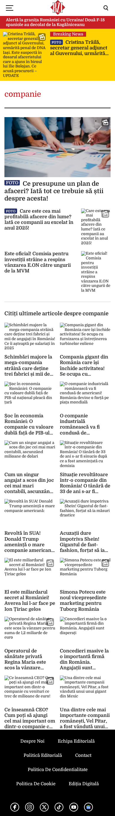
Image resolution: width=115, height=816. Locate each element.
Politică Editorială (43, 755)
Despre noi (32, 741)
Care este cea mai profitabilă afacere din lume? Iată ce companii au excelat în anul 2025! (38, 220)
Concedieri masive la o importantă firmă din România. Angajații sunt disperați (84, 662)
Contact (83, 755)
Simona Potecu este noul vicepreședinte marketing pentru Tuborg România (83, 600)
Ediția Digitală (84, 783)
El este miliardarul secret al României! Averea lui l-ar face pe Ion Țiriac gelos (29, 600)
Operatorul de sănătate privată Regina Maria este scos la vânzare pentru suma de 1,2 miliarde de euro (26, 665)
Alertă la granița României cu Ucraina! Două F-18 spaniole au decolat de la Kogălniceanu (55, 22)
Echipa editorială (76, 741)
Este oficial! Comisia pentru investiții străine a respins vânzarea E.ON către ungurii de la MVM (37, 262)
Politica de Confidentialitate (58, 769)
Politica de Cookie (35, 783)
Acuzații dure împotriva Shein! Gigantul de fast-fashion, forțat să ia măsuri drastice (82, 545)
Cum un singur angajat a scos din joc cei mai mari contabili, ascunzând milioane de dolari (29, 486)
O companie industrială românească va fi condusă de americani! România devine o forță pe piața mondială (83, 433)
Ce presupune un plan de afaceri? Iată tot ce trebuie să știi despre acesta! (54, 191)
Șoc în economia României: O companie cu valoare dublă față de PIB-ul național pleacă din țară (28, 430)
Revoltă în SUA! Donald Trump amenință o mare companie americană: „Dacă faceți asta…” (29, 545)
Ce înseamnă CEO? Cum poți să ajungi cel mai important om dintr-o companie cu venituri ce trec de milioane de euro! (29, 724)
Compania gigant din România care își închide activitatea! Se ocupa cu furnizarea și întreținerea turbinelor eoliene (84, 374)
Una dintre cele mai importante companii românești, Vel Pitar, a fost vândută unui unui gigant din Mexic (85, 721)
